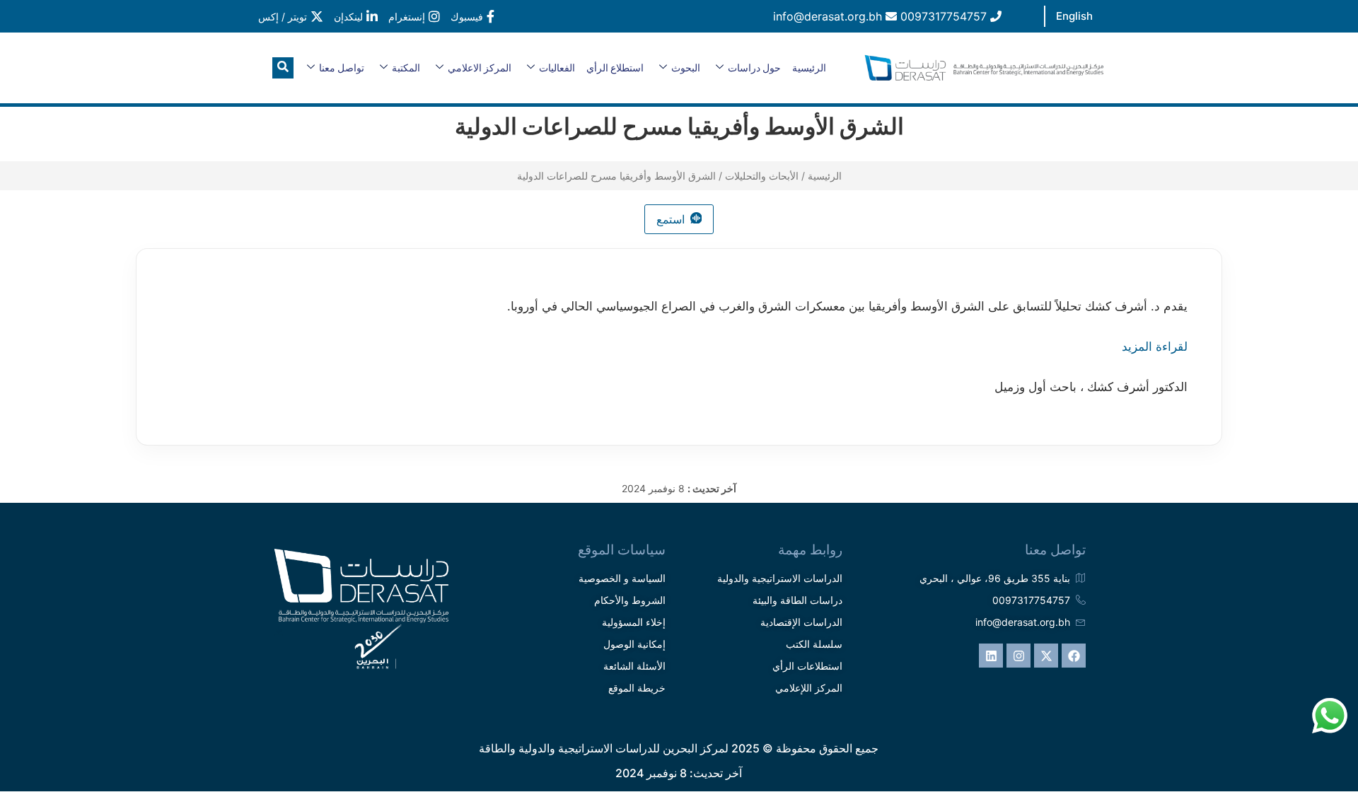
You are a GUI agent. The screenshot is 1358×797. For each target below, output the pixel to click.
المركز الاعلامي (479, 68)
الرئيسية (809, 68)
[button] (283, 67)
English (1074, 16)
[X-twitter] (1046, 656)
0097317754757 (945, 16)
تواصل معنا (341, 68)
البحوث (685, 68)
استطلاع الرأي (615, 68)
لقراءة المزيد (1155, 346)
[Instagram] (1018, 656)
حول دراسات (754, 68)
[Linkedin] (991, 656)
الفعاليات (557, 68)
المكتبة (406, 68)
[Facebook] (1074, 656)
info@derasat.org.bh (829, 16)
